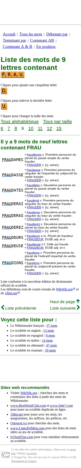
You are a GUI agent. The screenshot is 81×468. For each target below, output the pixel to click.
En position (46, 46)
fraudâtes (33, 185)
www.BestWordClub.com (28, 405)
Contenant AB (42, 40)
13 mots (48, 330)
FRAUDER (34, 165)
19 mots (50, 350)
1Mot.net (11, 293)
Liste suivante (63, 308)
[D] (4, 93)
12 (49, 128)
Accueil (9, 34)
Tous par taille (57, 121)
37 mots (51, 325)
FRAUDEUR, (35, 239)
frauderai (33, 200)
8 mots (50, 335)
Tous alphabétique (20, 121)
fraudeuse (34, 244)
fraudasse (33, 170)
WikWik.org (64, 289)
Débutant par (57, 34)
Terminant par (14, 40)
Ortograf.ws (18, 423)
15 (59, 128)
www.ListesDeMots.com (27, 428)
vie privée (32, 453)
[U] (4, 108)
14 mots (47, 340)
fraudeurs (33, 236)
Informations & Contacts (24, 461)
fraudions (33, 252)
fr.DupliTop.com (21, 437)
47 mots (51, 345)
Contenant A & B (17, 46)
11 (40, 128)
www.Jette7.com (61, 405)
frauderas (33, 212)
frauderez (33, 224)
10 (30, 128)
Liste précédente (20, 308)
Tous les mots (30, 34)
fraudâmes (34, 154)
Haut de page (63, 301)
